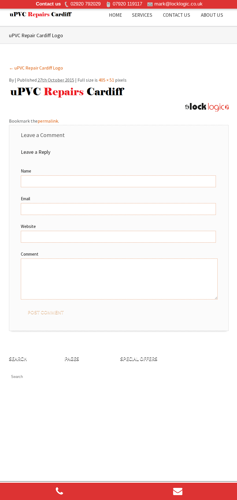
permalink (48, 121)
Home (115, 15)
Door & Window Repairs (87, 420)
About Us (212, 15)
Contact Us (176, 15)
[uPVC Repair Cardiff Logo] (67, 90)
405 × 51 (106, 80)
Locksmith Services (83, 445)
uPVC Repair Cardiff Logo (36, 68)
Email (25, 198)
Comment (29, 254)
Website (28, 226)
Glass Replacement (83, 433)
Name (26, 171)
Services (142, 15)
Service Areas (77, 457)
